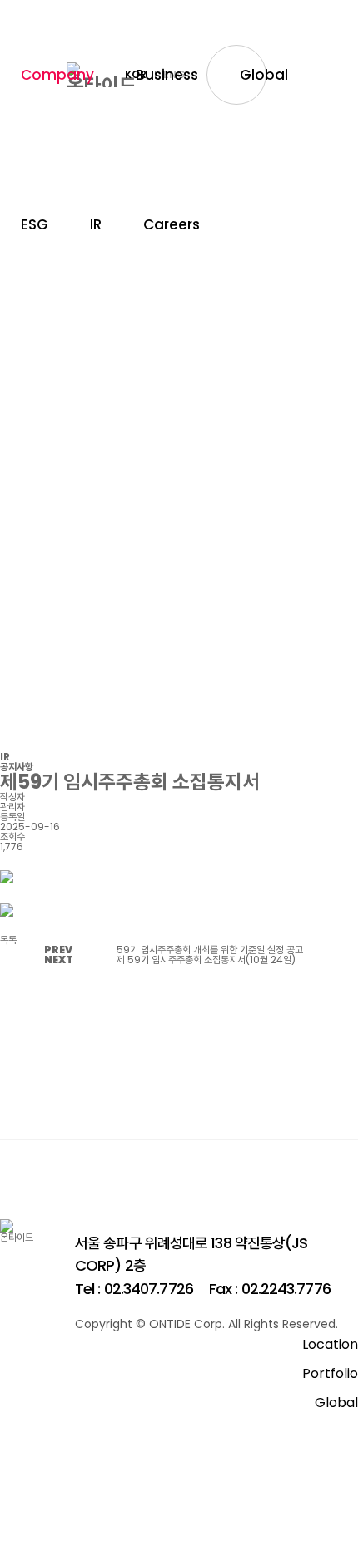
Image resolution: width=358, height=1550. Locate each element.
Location (330, 1344)
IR (96, 224)
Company (57, 75)
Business (167, 75)
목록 (8, 939)
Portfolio (330, 1373)
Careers (171, 224)
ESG (34, 224)
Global (264, 75)
